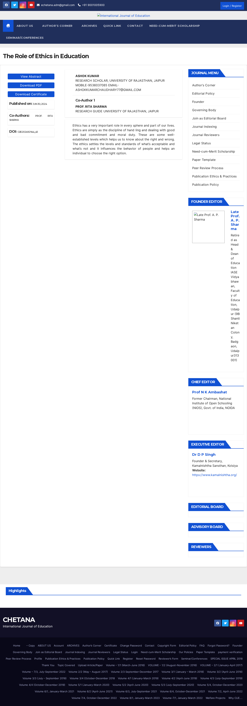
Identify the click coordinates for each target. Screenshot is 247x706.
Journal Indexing (204, 126)
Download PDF (31, 85)
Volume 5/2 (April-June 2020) (130, 684)
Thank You (48, 665)
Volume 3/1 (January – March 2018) (183, 671)
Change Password (131, 645)
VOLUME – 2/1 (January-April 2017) (221, 665)
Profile (38, 658)
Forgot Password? (218, 645)
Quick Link (112, 26)
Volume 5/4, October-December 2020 (220, 684)
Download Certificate (31, 94)
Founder (198, 102)
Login (134, 652)
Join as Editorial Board (209, 118)
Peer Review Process (207, 168)
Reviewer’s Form (168, 658)
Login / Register (232, 5)
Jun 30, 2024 (40, 103)
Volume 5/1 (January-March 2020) (88, 684)
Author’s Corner (204, 85)
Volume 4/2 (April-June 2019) (179, 678)
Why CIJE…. (235, 697)
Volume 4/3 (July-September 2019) (221, 678)
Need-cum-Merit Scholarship (174, 26)
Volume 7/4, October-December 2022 (94, 697)
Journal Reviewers (205, 135)
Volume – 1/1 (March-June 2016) (125, 665)
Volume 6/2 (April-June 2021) (95, 691)
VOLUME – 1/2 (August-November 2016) (172, 665)
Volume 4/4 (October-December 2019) (42, 684)
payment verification (230, 652)
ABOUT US (44, 645)
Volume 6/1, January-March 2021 (54, 691)
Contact (135, 26)
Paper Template (204, 160)
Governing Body (204, 110)
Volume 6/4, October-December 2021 (182, 691)
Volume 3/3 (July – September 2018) (45, 678)
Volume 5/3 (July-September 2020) (172, 684)
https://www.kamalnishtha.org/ (214, 475)
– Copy (30, 645)
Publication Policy (205, 184)
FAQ (202, 645)
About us (25, 26)
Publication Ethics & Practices (214, 176)
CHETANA (19, 620)
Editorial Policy (203, 93)
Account (59, 645)
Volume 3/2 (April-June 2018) (225, 671)
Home (16, 645)
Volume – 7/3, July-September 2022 (43, 671)
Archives (89, 26)
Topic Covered (66, 665)
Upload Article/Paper (90, 665)
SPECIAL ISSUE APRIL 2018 (227, 658)
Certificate (110, 645)
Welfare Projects (215, 697)
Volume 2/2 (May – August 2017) (88, 671)
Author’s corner (57, 26)
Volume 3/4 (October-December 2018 (92, 678)
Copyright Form (166, 645)
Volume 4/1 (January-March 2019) (138, 678)
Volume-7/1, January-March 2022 (183, 697)
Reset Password (146, 658)
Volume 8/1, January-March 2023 (140, 697)
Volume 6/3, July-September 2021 (136, 691)
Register (128, 658)
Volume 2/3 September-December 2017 (134, 671)
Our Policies (186, 652)
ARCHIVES (73, 645)
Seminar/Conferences (25, 37)
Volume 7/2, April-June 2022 (225, 691)
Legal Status (201, 143)
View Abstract (31, 76)
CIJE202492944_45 (28, 131)
